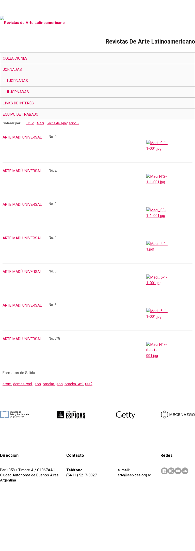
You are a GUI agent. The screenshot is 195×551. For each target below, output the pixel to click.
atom (7, 384)
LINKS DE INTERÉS (18, 103)
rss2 (88, 384)
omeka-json (53, 384)
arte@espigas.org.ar (134, 475)
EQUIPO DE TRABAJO (20, 114)
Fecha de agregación (61, 123)
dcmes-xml (22, 384)
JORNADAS (12, 69)
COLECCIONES (15, 58)
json (37, 384)
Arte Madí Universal (22, 137)
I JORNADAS (17, 80)
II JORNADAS (18, 92)
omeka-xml (73, 384)
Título (30, 123)
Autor (40, 123)
